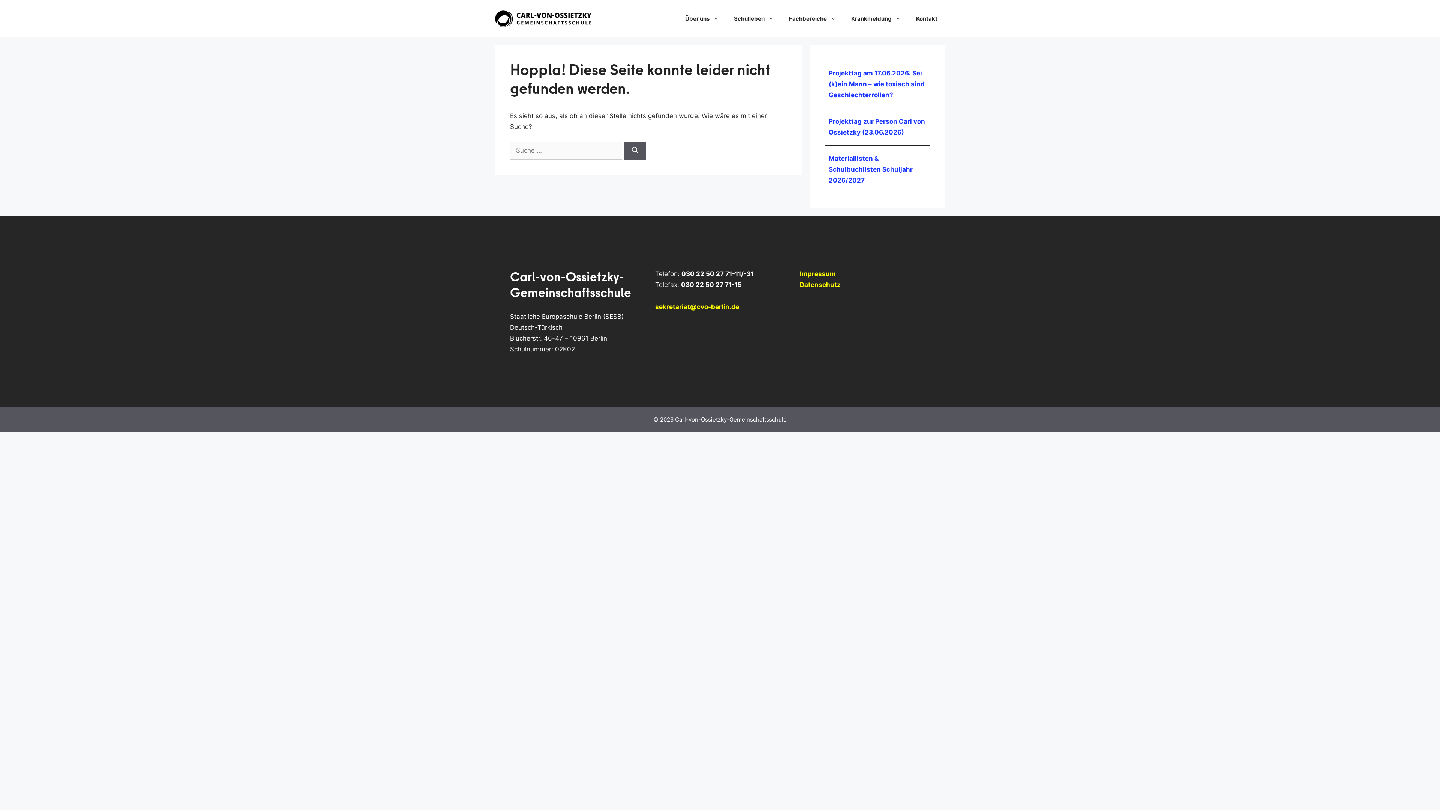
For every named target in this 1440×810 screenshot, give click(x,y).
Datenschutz (820, 284)
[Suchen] (635, 151)
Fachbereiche (808, 18)
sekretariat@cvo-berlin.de (697, 306)
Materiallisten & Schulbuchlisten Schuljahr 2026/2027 (871, 169)
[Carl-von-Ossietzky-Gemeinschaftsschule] (543, 18)
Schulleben (749, 18)
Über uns (697, 18)
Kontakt (927, 18)
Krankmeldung (871, 18)
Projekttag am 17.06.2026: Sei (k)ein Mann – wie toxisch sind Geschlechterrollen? (877, 84)
